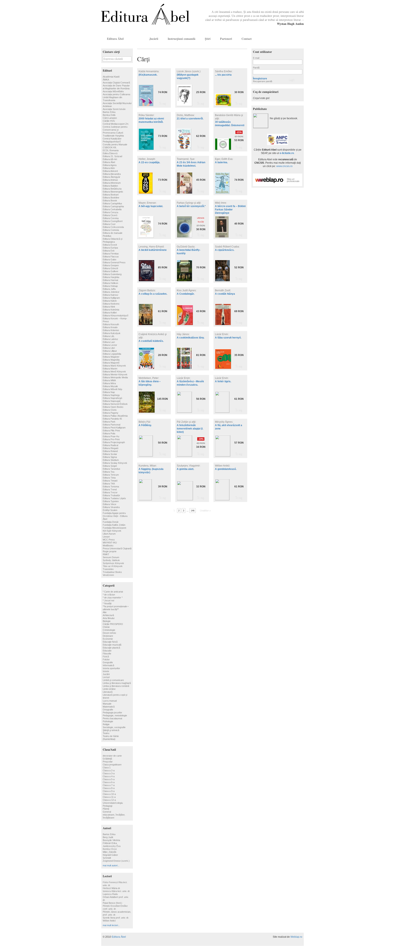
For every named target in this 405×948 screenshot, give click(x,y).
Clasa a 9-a (109, 791)
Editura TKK (109, 483)
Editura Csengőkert (113, 221)
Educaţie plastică (111, 647)
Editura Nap (109, 392)
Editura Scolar (110, 454)
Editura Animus (110, 180)
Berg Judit (108, 837)
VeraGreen (108, 575)
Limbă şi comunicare (113, 680)
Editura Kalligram (111, 298)
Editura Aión (109, 168)
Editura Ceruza (110, 212)
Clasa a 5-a (109, 779)
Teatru (106, 733)
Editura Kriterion (111, 330)
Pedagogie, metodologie (115, 715)
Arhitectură (108, 615)
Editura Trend (110, 489)
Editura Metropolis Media (115, 377)
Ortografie (108, 709)
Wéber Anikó (109, 920)
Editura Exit (108, 250)
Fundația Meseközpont (114, 528)
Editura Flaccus (111, 256)
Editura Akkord (110, 171)
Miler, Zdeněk (109, 852)
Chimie (106, 627)
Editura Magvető (111, 362)
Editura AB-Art (110, 159)
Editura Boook (110, 200)
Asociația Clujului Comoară (116, 82)
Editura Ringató (110, 448)
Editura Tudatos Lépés (114, 498)
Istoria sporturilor (111, 668)
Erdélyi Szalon (110, 510)
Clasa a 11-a (109, 797)
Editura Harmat (110, 280)
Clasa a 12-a (109, 800)
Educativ (107, 650)
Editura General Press (114, 262)
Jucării (153, 38)
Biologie (107, 621)
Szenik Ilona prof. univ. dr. (116, 917)
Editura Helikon (110, 283)
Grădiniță (107, 758)
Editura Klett (109, 306)
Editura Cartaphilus (112, 203)
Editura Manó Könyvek (114, 365)
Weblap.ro (296, 936)
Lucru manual (110, 700)
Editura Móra (109, 383)
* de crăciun (109, 594)
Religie (106, 724)
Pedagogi (107, 806)
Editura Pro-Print (111, 439)
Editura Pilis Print (111, 430)
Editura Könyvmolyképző (115, 315)
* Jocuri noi (108, 600)
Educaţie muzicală (112, 644)
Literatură (107, 692)
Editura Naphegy (111, 395)
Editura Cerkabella (112, 209)
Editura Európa (110, 247)
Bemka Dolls (109, 115)
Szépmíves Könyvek (113, 563)
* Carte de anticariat (113, 591)
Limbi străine (109, 689)
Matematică (109, 706)
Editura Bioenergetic (113, 191)
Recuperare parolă (262, 81)
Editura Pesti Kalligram (114, 427)
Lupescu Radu (110, 894)
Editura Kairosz (110, 295)
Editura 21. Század (112, 156)
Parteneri (226, 38)
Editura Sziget (110, 466)
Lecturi (106, 677)
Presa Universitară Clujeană (117, 548)
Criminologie (109, 630)
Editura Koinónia (111, 309)
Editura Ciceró (110, 215)
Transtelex (108, 569)
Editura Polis (109, 433)
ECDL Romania (111, 150)
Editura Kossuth (111, 324)
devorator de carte (112, 755)
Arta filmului (108, 618)
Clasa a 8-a (109, 788)
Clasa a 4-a (109, 776)
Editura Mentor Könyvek (115, 374)
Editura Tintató (110, 480)
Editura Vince (109, 504)
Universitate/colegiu (113, 803)
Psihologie (108, 721)
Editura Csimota (111, 230)
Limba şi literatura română (116, 686)
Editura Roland (110, 451)
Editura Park (109, 421)
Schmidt (107, 858)
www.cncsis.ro (284, 166)
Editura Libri (109, 348)
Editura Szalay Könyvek (115, 463)
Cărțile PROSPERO (113, 624)
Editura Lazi (109, 342)
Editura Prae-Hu (111, 436)
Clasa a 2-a (109, 770)
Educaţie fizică (110, 641)
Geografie (108, 662)
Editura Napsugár (112, 401)
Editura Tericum (111, 474)
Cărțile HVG (109, 121)
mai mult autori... (111, 865)
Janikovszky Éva (111, 846)
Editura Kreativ (110, 327)
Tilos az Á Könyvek (113, 566)
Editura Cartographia (113, 206)
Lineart (106, 536)
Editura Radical (110, 445)
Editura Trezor (110, 492)
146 (192, 510)
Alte (105, 612)
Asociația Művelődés (113, 91)
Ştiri (208, 38)
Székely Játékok (111, 560)
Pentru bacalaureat (112, 718)
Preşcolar (108, 761)
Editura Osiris (110, 410)
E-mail (256, 58)
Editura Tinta (109, 477)
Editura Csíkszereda (113, 227)
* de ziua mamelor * (113, 597)
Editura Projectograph (114, 442)
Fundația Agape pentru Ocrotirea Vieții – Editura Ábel (115, 516)
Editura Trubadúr (111, 495)
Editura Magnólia (111, 359)
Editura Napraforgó (112, 398)
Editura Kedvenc (111, 303)
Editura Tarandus (111, 469)
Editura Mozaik (110, 386)
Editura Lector (110, 345)
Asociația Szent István (114, 109)
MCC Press (109, 539)
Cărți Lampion (110, 118)
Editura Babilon (110, 186)
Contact (247, 38)
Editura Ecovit (110, 244)
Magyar (294, 38)
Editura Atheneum (112, 183)
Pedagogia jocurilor (112, 712)
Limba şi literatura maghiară (117, 683)
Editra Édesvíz (110, 153)
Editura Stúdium (111, 460)
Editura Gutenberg (112, 274)
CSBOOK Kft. (110, 147)
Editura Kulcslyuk (111, 333)
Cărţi (136, 38)
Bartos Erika (109, 112)
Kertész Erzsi (110, 849)
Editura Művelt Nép (112, 389)
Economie (108, 639)
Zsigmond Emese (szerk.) (116, 861)
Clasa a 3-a (109, 773)
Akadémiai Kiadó (111, 76)
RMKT (106, 554)
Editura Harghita (111, 277)
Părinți (106, 809)
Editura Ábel (115, 38)
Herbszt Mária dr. (111, 888)
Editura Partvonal (111, 424)
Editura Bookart (111, 194)
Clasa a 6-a (109, 782)
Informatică (108, 665)
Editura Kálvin (110, 301)
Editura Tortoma (111, 486)
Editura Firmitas (111, 253)
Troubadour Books (112, 572)
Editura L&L (109, 336)
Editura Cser (109, 224)
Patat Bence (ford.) (112, 903)
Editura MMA (109, 380)
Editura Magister (111, 357)
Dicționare (108, 636)
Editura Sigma (110, 457)
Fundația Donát (110, 522)
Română (300, 38)
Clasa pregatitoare (112, 764)
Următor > (205, 510)
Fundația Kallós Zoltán (114, 525)
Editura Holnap (110, 286)
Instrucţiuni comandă (181, 38)
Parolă (256, 67)
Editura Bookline (111, 197)
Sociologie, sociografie (114, 727)
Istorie (106, 671)
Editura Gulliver (110, 271)
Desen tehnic (109, 633)
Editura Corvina (111, 218)
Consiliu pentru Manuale (115, 144)
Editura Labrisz (110, 339)
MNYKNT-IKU (110, 542)
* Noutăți (107, 603)
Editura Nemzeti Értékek (115, 404)
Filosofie (107, 653)
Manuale (107, 703)
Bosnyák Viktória (111, 840)
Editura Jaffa (109, 289)
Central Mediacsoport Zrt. (116, 124)
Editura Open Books (113, 407)
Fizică (106, 656)
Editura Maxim (110, 368)
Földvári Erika (110, 843)
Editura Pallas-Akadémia (115, 415)
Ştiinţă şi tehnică (111, 730)
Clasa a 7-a (109, 785)
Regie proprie (109, 551)
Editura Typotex (111, 501)
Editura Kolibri (110, 312)
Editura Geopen (111, 265)
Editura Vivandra (111, 507)
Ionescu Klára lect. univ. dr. (116, 891)
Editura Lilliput (110, 351)
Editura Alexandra (112, 174)
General (107, 811)
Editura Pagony (110, 413)
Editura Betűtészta (112, 188)
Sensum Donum (111, 557)
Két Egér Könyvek (112, 530)
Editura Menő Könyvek (114, 371)
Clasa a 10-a (109, 794)
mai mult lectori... (111, 925)
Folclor (106, 659)
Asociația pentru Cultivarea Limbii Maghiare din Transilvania (116, 97)
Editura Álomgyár (111, 177)
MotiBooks (108, 545)
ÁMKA (106, 79)
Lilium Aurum (109, 533)
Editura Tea (108, 472)
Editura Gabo (109, 259)
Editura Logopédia (112, 354)
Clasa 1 (107, 767)
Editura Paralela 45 (112, 418)
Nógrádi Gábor (110, 855)
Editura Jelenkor (111, 292)
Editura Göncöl (110, 268)
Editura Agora (109, 165)
